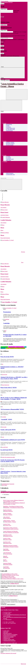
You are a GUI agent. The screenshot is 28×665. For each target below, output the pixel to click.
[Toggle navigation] (11, 105)
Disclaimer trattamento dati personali (8, 653)
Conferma (7, 80)
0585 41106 (7, 613)
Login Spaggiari (11, 36)
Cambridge (6, 323)
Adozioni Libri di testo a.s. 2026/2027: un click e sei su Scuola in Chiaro (14, 377)
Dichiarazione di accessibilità (9, 635)
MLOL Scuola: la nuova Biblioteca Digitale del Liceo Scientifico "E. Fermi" (14, 398)
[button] (13, 251)
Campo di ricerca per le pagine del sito (9, 176)
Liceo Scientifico (4, 347)
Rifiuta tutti (12, 586)
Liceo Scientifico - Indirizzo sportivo (16, 347)
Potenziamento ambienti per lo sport (13, 439)
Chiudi (2, 45)
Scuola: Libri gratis (8, 429)
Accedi (2, 3)
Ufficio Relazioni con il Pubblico (10, 634)
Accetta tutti (21, 586)
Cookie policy (6, 630)
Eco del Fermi (7, 450)
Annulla (2, 80)
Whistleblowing (6, 638)
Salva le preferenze (11, 604)
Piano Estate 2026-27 (9, 387)
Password (15, 12)
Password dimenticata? (5, 14)
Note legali (5, 632)
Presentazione (7, 312)
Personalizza (3, 586)
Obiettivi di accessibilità (8, 637)
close (2, 111)
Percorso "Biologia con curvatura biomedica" (15, 348)
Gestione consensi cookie (8, 639)
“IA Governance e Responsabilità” (12, 409)
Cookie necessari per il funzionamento (9, 599)
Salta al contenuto (4, 1)
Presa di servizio (7, 356)
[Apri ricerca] (16, 94)
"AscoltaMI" (6, 419)
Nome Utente (16, 10)
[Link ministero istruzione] (7, 2)
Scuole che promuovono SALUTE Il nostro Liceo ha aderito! (13, 460)
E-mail (14, 31)
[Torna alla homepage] (14, 85)
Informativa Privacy (7, 633)
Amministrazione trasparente (9, 640)
